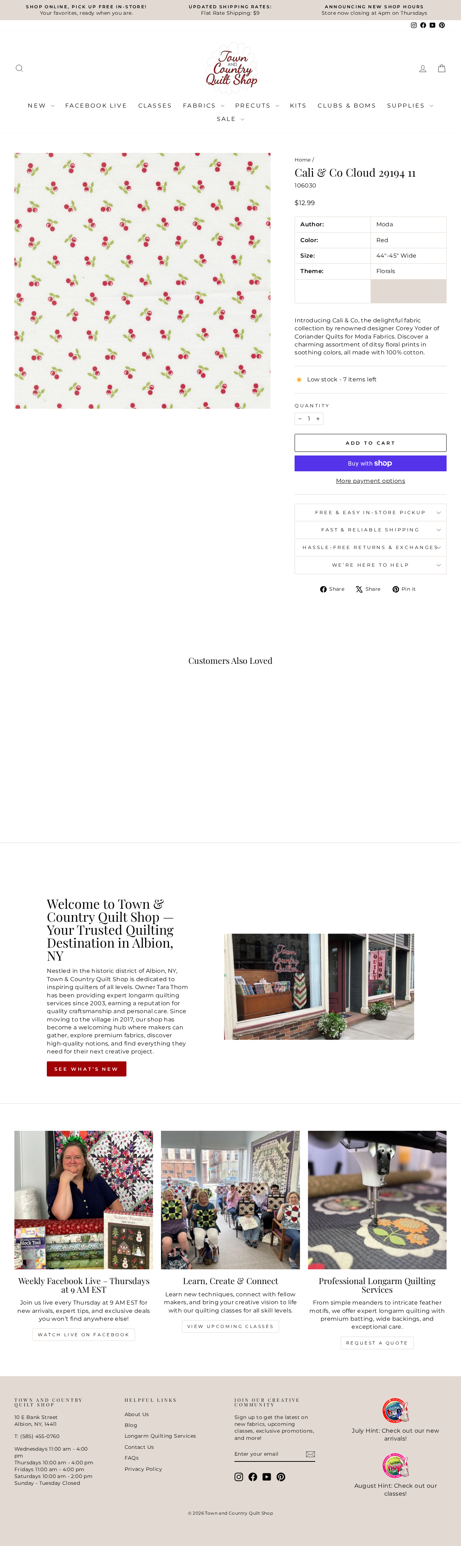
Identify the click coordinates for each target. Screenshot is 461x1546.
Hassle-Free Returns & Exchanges (371, 547)
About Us (137, 1414)
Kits (298, 105)
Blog (131, 1425)
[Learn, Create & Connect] (230, 1200)
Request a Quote (377, 1343)
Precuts (254, 105)
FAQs (132, 1458)
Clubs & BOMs (347, 105)
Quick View (65, 776)
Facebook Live (96, 105)
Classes (155, 105)
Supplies (407, 105)
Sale (228, 118)
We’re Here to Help (370, 565)
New (38, 105)
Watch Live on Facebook (84, 1334)
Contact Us (139, 1447)
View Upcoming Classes (230, 1326)
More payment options (370, 480)
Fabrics (201, 105)
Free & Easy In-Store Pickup (370, 512)
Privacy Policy (143, 1469)
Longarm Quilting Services (160, 1436)
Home (303, 160)
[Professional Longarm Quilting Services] (377, 1200)
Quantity (312, 405)
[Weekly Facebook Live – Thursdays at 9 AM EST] (83, 1200)
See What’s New (86, 1069)
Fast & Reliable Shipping (370, 529)
